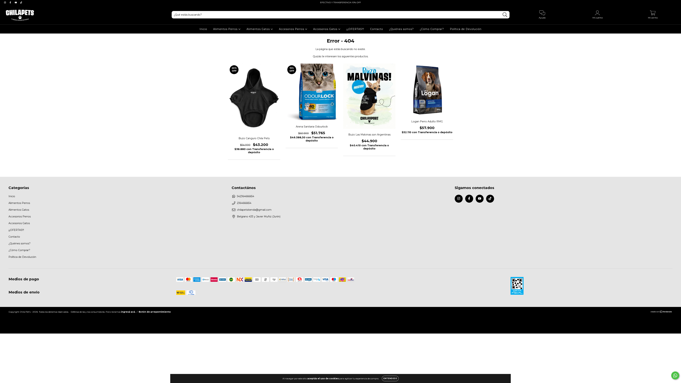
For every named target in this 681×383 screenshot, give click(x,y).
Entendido (390, 378)
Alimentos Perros (225, 29)
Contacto (376, 29)
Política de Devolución (465, 29)
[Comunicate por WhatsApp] (675, 375)
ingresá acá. (128, 311)
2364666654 (244, 203)
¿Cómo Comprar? (432, 29)
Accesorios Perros (292, 29)
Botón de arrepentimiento (155, 311)
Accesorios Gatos (325, 29)
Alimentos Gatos (259, 29)
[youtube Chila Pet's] (16, 2)
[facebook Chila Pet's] (10, 2)
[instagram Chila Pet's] (5, 2)
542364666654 (245, 196)
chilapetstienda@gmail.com (254, 209)
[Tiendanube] (661, 312)
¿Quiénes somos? (401, 29)
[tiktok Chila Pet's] (21, 2)
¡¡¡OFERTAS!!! (355, 29)
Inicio (203, 29)
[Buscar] (505, 15)
